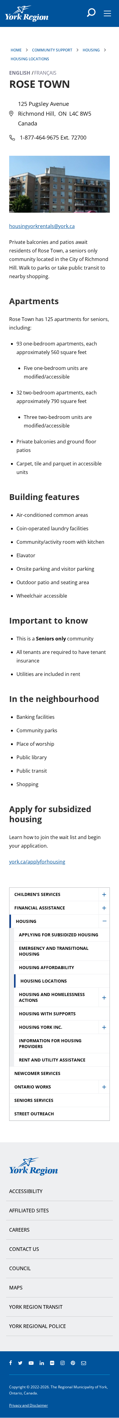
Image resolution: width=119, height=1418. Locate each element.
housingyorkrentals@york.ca (42, 226)
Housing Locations (30, 59)
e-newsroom (83, 1362)
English (19, 72)
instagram (62, 1362)
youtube (31, 1362)
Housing (91, 50)
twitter (20, 1362)
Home (16, 50)
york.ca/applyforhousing (37, 861)
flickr (52, 1362)
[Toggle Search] (91, 12)
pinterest (73, 1362)
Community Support (52, 50)
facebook (10, 1362)
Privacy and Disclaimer (28, 1405)
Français (45, 72)
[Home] (27, 14)
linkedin (42, 1362)
